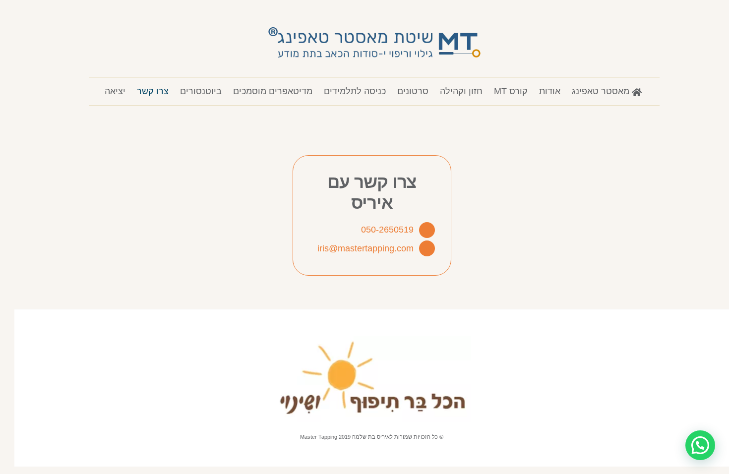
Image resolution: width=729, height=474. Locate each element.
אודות (549, 91)
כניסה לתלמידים (355, 91)
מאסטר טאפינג (602, 91)
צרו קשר (153, 91)
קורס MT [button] (511, 91)
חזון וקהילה (461, 91)
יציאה (115, 91)
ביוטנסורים (201, 91)
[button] (700, 445)
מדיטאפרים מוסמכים (272, 91)
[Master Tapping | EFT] (374, 63)
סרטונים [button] (412, 91)
